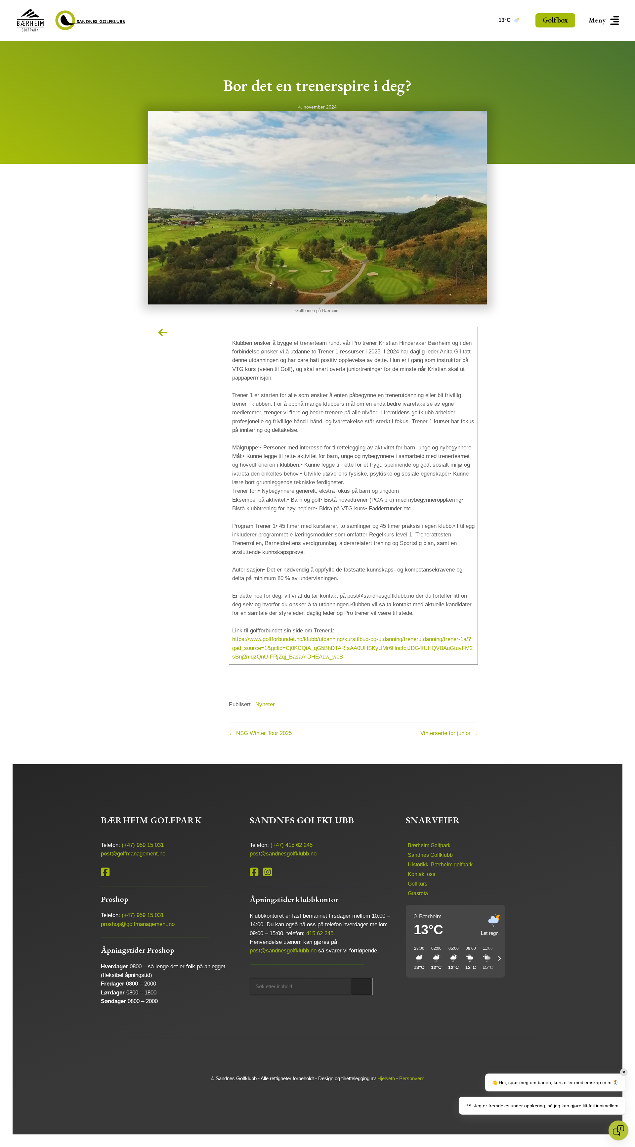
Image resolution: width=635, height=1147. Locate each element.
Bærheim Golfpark (429, 845)
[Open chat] (618, 1130)
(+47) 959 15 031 (143, 845)
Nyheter (265, 704)
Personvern (411, 1078)
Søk (361, 986)
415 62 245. (320, 933)
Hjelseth (386, 1078)
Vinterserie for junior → (449, 733)
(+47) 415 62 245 (292, 845)
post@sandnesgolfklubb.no (283, 853)
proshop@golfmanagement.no (138, 924)
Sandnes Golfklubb (430, 855)
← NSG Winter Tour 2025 (260, 733)
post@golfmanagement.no (133, 853)
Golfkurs (417, 884)
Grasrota (418, 893)
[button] (604, 20)
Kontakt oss (421, 874)
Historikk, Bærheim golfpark (440, 864)
